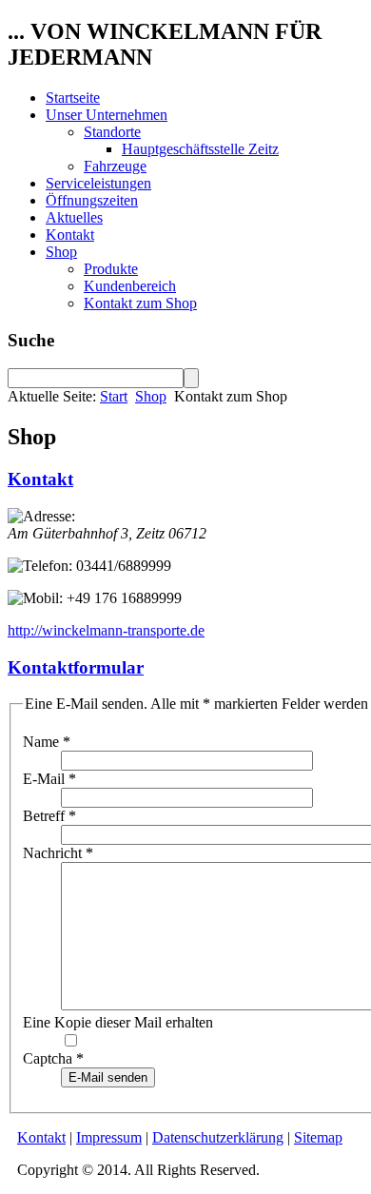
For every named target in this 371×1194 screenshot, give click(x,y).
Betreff (49, 816)
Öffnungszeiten (92, 200)
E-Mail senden (107, 1077)
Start (113, 396)
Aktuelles (74, 217)
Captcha (53, 1058)
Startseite (73, 97)
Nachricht (58, 853)
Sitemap (318, 1137)
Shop (61, 252)
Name (46, 742)
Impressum (109, 1137)
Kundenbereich (130, 286)
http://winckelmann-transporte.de (106, 630)
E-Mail (49, 779)
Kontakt (70, 234)
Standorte (112, 132)
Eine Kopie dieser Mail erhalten (118, 1022)
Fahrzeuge (115, 166)
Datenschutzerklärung (217, 1137)
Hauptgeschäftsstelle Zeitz (200, 149)
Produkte (111, 269)
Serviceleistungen (98, 183)
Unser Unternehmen (106, 115)
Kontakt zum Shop (140, 303)
